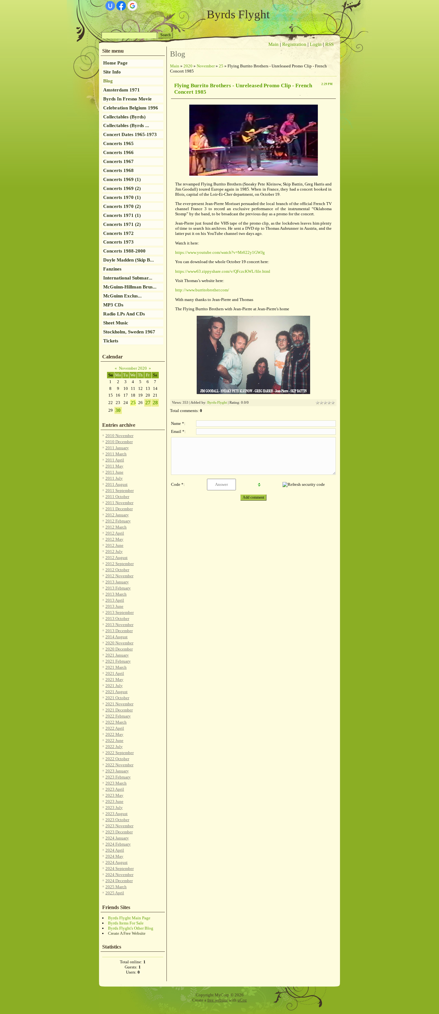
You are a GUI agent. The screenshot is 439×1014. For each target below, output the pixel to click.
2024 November (119, 874)
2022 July (114, 746)
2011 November (119, 502)
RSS (329, 44)
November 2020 (133, 368)
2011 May (114, 466)
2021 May (114, 679)
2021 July (114, 685)
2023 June (114, 801)
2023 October (117, 819)
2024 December (119, 880)
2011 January (117, 447)
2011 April (114, 460)
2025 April (114, 892)
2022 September (119, 752)
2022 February (118, 716)
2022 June (114, 740)
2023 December (119, 831)
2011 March (116, 453)
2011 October (117, 496)
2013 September (119, 612)
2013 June (114, 606)
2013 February (118, 588)
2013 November (119, 624)
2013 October (117, 618)
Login (316, 44)
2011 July (114, 478)
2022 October (117, 758)
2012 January (117, 514)
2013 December (119, 630)
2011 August (116, 484)
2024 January (117, 838)
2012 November (119, 575)
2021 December (119, 710)
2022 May (114, 734)
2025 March (116, 886)
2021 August (116, 691)
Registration (294, 44)
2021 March (116, 667)
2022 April (114, 728)
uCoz (242, 1000)
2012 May (114, 539)
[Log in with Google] (132, 6)
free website (217, 1000)
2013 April (114, 600)
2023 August (116, 813)
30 (118, 410)
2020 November (119, 642)
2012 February (118, 521)
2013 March (116, 594)
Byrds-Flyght (217, 402)
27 (147, 402)
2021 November (119, 703)
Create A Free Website (127, 933)
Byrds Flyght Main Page (129, 917)
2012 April (114, 533)
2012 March (116, 527)
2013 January (117, 582)
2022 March (116, 722)
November (206, 66)
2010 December (119, 441)
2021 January (117, 655)
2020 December (119, 649)
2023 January (117, 771)
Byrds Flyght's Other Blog (130, 928)
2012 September (119, 563)
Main (273, 44)
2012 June (114, 545)
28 (155, 402)
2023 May (114, 795)
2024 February (118, 844)
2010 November (119, 435)
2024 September (119, 868)
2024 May (114, 856)
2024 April (114, 850)
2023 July (114, 807)
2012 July (114, 551)
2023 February (118, 777)
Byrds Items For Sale (126, 923)
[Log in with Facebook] (121, 6)
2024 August (116, 862)
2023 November (119, 825)
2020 (188, 66)
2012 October (117, 569)
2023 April (114, 789)
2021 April (114, 673)
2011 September (119, 490)
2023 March (116, 783)
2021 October (117, 697)
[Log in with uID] (110, 6)
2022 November (119, 764)
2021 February (118, 661)
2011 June (114, 472)
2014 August (116, 636)
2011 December (119, 508)
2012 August (116, 557)
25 (133, 402)
